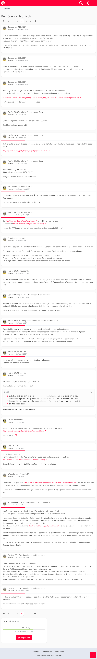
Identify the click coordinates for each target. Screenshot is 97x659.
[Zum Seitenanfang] (93, 655)
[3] (5, 401)
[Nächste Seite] (35, 21)
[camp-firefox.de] (3, 3)
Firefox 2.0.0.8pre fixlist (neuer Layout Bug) (25, 112)
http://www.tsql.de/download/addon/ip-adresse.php (24, 459)
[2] (5, 398)
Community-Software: (48, 655)
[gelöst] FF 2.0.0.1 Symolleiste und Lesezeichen (27, 555)
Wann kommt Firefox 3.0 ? (18, 474)
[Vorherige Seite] (3, 21)
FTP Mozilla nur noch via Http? (20, 187)
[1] (5, 396)
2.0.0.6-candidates (15, 420)
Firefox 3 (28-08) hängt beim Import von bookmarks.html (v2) (33, 320)
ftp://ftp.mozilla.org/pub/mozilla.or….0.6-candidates (23, 431)
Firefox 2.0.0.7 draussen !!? (18, 271)
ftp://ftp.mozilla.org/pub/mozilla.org (20, 221)
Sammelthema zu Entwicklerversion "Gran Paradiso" (29, 295)
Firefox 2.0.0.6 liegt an (17, 351)
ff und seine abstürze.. (17, 238)
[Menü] (93, 3)
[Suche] (81, 3)
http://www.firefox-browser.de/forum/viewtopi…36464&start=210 (50, 483)
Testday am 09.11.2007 (17, 27)
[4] (5, 404)
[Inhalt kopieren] (91, 392)
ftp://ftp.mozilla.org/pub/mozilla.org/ (44, 526)
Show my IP (13, 446)
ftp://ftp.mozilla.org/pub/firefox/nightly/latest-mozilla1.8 (25, 151)
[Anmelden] (87, 3)
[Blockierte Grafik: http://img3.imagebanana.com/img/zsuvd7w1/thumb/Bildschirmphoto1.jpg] (41, 97)
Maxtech (11, 29)
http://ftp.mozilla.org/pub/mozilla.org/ (29, 223)
